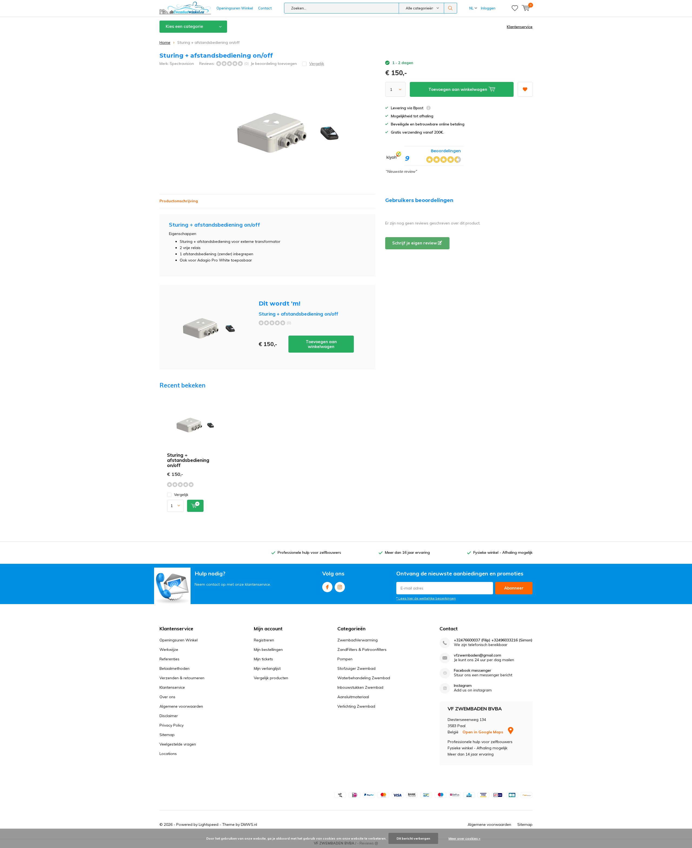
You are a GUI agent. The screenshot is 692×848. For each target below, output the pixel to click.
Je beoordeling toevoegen (274, 63)
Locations (168, 753)
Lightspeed (208, 824)
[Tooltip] (428, 108)
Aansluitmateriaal (353, 696)
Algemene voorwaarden (181, 706)
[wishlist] (515, 8)
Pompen (344, 659)
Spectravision (182, 63)
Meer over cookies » (464, 838)
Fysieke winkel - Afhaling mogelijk (503, 552)
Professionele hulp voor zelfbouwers (309, 552)
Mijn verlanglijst (267, 668)
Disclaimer (168, 715)
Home (164, 42)
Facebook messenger (472, 670)
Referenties (169, 659)
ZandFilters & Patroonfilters (362, 649)
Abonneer (514, 588)
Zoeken (450, 8)
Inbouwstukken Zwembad (360, 687)
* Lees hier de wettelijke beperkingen (426, 598)
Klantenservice (520, 26)
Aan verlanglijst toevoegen (525, 89)
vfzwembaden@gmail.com (477, 655)
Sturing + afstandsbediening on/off (188, 460)
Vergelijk (181, 494)
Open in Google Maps (483, 732)
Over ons (167, 696)
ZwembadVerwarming (357, 640)
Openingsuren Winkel (235, 8)
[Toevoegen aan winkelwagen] (195, 506)
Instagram (340, 587)
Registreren (264, 640)
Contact (265, 8)
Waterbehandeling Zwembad (363, 677)
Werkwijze (168, 649)
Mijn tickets (263, 659)
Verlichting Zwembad (356, 706)
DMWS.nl (249, 824)
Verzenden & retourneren (181, 677)
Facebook (327, 587)
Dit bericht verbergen (413, 838)
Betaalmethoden (174, 668)
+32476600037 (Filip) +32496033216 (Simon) (493, 640)
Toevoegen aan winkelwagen (321, 344)
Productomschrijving (178, 200)
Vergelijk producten (271, 677)
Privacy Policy (171, 725)
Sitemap (167, 734)
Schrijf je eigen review (415, 243)
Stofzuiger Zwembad (356, 668)
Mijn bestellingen (268, 649)
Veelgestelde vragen (177, 744)
